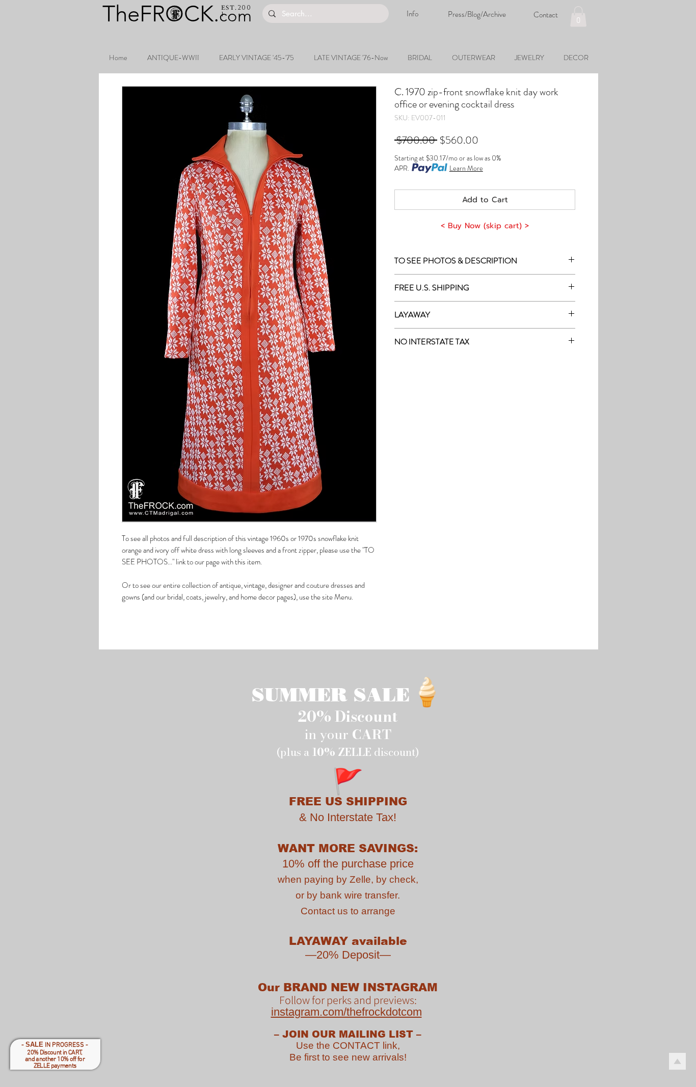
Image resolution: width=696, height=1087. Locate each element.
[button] (578, 16)
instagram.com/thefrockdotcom (346, 1012)
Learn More (466, 168)
